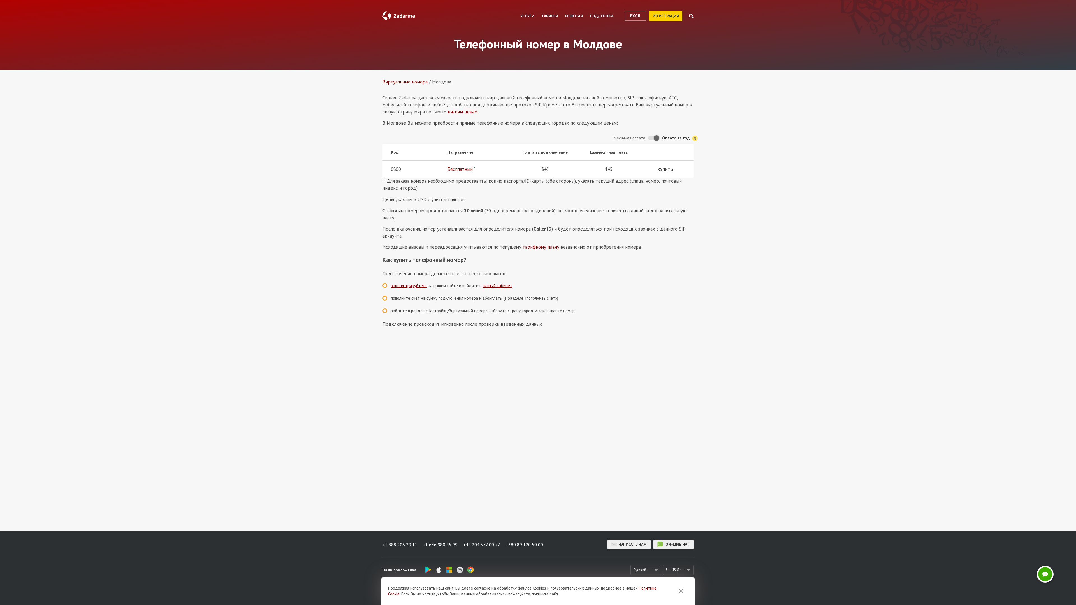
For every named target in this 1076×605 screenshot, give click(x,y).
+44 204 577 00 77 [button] (481, 544)
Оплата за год (676, 138)
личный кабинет (497, 285)
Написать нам (632, 544)
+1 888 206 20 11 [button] (399, 544)
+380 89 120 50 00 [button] (524, 544)
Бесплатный (460, 169)
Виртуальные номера (405, 82)
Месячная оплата (629, 138)
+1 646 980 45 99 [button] (440, 544)
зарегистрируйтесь (409, 285)
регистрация (665, 15)
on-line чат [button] (677, 544)
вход (635, 15)
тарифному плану (541, 247)
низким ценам (462, 112)
